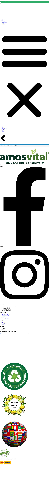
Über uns (3, 21)
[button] (24, 75)
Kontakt (3, 24)
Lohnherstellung (4, 22)
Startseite (3, 19)
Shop (2, 20)
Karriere (3, 130)
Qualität (3, 23)
